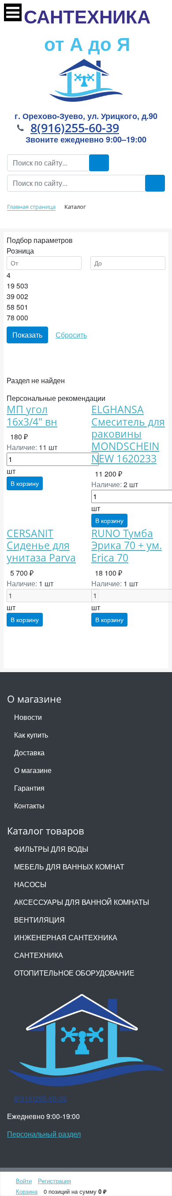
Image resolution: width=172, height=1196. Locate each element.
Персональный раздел (44, 1134)
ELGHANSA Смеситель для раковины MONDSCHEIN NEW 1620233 (128, 433)
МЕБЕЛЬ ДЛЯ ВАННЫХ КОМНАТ (69, 866)
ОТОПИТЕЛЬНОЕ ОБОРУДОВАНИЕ (74, 973)
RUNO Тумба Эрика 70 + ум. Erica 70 (126, 545)
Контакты (29, 805)
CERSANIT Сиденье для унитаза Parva (41, 545)
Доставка (29, 752)
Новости (28, 717)
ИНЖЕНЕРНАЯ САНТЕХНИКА (65, 937)
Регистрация (54, 1181)
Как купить (31, 735)
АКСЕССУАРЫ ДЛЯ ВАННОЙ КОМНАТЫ (81, 902)
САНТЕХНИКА (87, 30)
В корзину (25, 483)
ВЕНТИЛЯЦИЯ (39, 920)
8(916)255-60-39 (74, 127)
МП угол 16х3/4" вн (32, 415)
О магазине (33, 770)
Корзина (26, 1191)
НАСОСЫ (30, 884)
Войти (24, 1181)
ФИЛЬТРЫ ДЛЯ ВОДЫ (51, 849)
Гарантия (29, 788)
